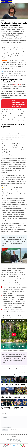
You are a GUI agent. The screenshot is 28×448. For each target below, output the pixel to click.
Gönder (5, 429)
